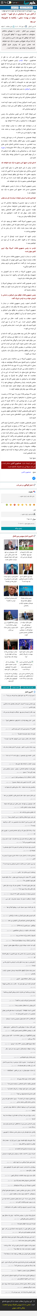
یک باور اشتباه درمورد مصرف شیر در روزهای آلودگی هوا (21, 907)
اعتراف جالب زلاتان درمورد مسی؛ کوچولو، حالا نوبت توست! (20, 739)
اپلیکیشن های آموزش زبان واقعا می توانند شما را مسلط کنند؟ (19, 1254)
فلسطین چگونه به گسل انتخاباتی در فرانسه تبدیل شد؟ (21, 1084)
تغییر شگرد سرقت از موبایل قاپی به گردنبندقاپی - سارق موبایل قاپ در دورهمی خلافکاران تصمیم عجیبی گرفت (26, 628)
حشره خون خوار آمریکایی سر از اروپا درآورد (24, 1162)
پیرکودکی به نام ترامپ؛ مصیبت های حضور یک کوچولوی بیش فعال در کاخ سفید (10, 677)
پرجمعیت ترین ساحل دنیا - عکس (26, 872)
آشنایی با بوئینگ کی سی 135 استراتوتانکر (24, 1185)
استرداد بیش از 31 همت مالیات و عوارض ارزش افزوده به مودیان (18, 1154)
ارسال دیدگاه (18, 528)
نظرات (31, 492)
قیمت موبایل (15, 687)
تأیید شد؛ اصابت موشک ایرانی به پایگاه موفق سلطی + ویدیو (19, 945)
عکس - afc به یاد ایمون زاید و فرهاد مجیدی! (23, 782)
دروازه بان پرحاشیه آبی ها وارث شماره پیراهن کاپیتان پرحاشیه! (19, 992)
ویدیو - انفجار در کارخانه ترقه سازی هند (25, 764)
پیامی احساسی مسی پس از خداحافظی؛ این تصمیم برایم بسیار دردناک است (26, 676)
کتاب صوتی (16, 1308)
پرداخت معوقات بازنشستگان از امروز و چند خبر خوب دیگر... (20, 1049)
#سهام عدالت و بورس (26, 7)
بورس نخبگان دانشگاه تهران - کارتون (25, 979)
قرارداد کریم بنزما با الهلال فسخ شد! (26, 1224)
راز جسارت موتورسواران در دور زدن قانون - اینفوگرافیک (21, 1070)
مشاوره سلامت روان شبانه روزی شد (26, 1079)
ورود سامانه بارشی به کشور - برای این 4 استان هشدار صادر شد (19, 747)
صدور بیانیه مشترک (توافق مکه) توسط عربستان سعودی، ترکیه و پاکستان (26, 602)
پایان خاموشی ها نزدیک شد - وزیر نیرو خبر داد (23, 1292)
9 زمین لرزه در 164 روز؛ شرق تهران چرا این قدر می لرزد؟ (20, 695)
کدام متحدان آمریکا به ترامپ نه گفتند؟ (11, 599)
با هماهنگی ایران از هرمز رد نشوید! (26, 1271)
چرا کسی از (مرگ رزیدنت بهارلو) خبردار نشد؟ (23, 940)
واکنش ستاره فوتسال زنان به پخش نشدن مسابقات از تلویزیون (19, 1132)
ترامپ (21, 60)
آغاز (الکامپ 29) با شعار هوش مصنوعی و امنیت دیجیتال (20, 1019)
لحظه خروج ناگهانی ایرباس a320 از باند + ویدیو (23, 1044)
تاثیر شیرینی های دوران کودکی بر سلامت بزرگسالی (22, 916)
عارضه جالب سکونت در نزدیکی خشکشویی (24, 930)
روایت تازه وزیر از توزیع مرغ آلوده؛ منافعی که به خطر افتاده (20, 1207)
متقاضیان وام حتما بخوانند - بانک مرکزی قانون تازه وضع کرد (20, 787)
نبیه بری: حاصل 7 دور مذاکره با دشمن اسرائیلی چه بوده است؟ (26, 579)
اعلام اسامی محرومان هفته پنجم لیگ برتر (24, 1180)
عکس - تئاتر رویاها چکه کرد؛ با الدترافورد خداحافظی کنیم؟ (20, 720)
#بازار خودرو (14, 7)
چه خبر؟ (14, 2)
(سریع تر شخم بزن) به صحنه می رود (25, 935)
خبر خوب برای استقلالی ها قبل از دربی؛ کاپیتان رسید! (21, 817)
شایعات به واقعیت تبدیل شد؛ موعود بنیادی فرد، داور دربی (20, 899)
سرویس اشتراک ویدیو (15, 1304)
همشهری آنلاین (26, 472)
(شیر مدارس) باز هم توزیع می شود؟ (26, 1094)
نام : (34, 510)
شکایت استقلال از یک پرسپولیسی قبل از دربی (23, 777)
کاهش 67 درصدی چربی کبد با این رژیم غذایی (23, 729)
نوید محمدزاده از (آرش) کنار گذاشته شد (25, 1149)
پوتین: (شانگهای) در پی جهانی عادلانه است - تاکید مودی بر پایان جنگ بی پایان (11, 626)
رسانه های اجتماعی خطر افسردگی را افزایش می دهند (21, 921)
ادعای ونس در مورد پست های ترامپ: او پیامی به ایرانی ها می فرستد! (11, 579)
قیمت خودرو (6, 687)
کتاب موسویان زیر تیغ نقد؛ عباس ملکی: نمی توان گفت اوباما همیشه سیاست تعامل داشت (10, 556)
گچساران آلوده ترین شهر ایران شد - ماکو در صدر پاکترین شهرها (19, 984)
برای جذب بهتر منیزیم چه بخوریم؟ (26, 734)
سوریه (3, 147)
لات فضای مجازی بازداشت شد (27, 812)
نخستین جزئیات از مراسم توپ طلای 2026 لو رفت (22, 894)
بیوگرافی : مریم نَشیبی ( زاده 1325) (26, 926)
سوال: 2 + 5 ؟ (31, 519)
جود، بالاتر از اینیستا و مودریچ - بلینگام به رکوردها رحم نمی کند (26, 554)
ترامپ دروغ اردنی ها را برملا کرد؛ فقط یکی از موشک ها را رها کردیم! (10, 654)
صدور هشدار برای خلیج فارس (27, 1057)
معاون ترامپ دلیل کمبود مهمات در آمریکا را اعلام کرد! (26, 654)
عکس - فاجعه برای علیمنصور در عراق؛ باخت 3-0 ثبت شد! (20, 756)
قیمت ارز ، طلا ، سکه (28, 687)
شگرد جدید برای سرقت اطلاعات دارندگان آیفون (23, 1175)
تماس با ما (27, 1304)
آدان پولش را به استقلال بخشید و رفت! (25, 1005)
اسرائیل (27, 89)
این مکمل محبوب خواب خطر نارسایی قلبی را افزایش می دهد (19, 795)
